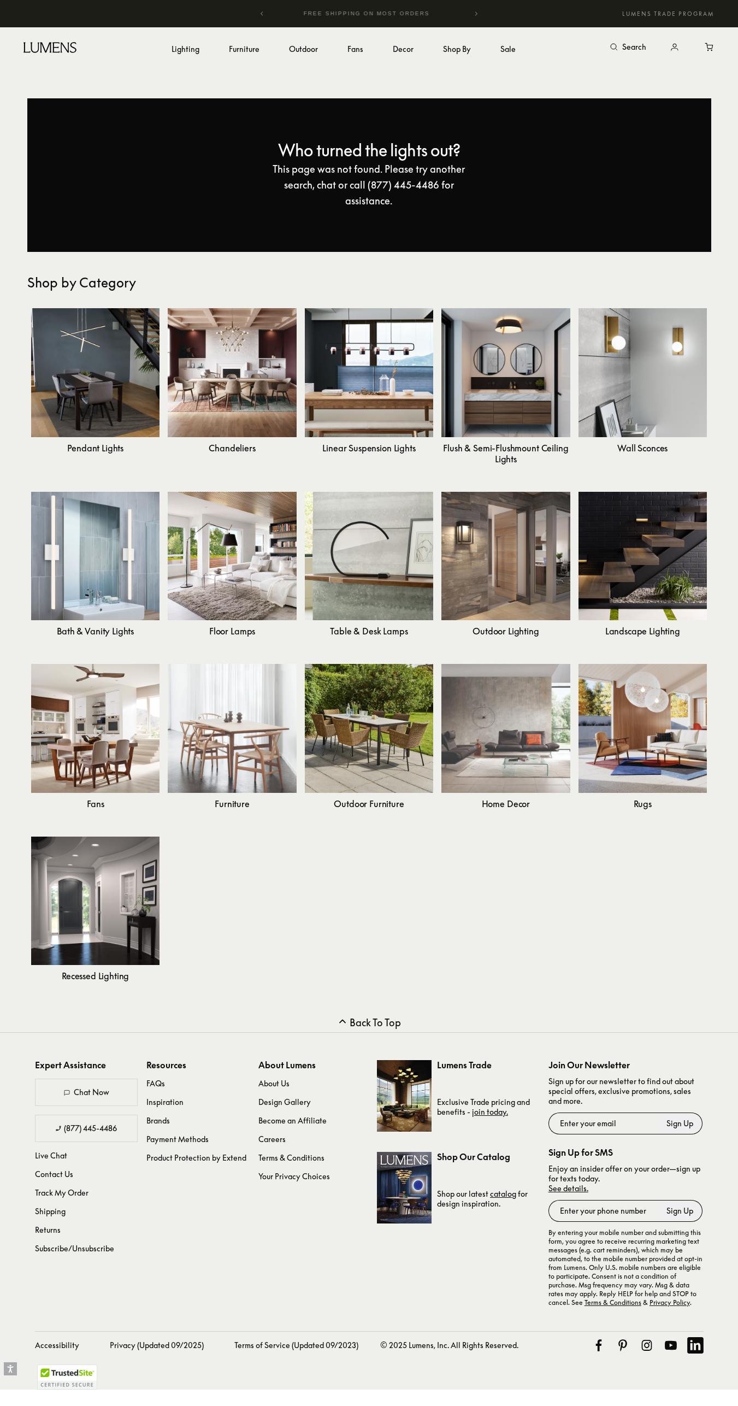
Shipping (50, 1211)
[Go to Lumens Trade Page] (404, 1096)
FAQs (155, 1083)
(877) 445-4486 (90, 1128)
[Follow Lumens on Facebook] (598, 1345)
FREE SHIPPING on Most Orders (347, 13)
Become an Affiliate (292, 1120)
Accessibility (57, 1345)
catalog (503, 1193)
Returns (48, 1229)
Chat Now (91, 1092)
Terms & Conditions (291, 1157)
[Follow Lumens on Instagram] (646, 1345)
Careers (272, 1139)
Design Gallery (284, 1102)
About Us (274, 1083)
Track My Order (61, 1192)
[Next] (476, 13)
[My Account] (674, 47)
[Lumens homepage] (50, 49)
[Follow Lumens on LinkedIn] (695, 1345)
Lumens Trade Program (668, 13)
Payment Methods (177, 1139)
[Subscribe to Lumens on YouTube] (670, 1345)
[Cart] (709, 47)
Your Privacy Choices (294, 1176)
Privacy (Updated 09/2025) (157, 1345)
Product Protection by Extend (196, 1157)
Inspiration (165, 1102)
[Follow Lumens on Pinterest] (622, 1345)
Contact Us (54, 1174)
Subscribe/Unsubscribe (74, 1248)
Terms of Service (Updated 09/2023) (296, 1345)
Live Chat (51, 1155)
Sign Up (679, 1123)
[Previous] (262, 13)
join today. (490, 1111)
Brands (158, 1120)
